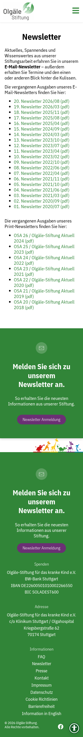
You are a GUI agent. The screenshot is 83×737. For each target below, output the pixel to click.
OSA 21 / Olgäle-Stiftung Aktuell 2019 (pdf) (44, 293)
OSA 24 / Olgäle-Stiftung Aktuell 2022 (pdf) (44, 260)
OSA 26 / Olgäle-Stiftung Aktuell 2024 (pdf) (44, 238)
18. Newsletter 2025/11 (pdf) (41, 112)
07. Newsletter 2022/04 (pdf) (41, 173)
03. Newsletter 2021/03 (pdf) (41, 195)
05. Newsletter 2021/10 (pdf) (41, 184)
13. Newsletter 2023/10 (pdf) (41, 140)
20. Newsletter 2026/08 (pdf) (41, 101)
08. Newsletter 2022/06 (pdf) (41, 167)
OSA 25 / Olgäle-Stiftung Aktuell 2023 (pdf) (44, 249)
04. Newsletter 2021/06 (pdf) (41, 190)
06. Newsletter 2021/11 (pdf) (41, 179)
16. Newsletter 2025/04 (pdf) (41, 123)
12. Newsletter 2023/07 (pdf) (41, 145)
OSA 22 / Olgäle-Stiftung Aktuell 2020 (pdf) (44, 282)
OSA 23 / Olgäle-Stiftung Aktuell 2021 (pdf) (44, 271)
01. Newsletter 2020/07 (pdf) (41, 206)
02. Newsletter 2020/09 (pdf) (41, 201)
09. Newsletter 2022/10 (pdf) (42, 162)
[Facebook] (60, 726)
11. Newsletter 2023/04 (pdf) (41, 151)
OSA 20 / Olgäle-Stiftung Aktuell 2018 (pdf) (44, 305)
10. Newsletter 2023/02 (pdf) (41, 156)
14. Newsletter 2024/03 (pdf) (41, 134)
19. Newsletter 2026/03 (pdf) (41, 107)
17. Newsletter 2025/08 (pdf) (41, 118)
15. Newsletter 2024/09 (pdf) (41, 129)
